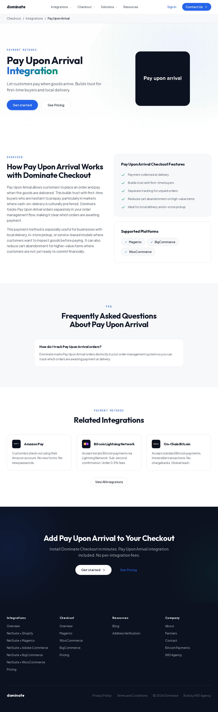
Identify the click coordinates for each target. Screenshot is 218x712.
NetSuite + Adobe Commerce (27, 648)
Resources (130, 7)
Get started (22, 105)
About (169, 626)
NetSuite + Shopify (20, 633)
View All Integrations (109, 482)
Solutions (107, 7)
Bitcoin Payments (177, 648)
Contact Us (194, 7)
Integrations (59, 7)
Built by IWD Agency (197, 695)
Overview (13, 626)
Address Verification (126, 633)
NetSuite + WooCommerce (26, 662)
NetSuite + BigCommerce (25, 655)
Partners (171, 633)
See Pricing (55, 105)
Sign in (171, 7)
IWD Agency (173, 655)
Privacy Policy (102, 695)
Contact (171, 640)
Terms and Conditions (132, 695)
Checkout (84, 7)
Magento (66, 633)
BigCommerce (70, 648)
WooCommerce (71, 640)
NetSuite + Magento (21, 640)
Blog (115, 626)
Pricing (11, 669)
